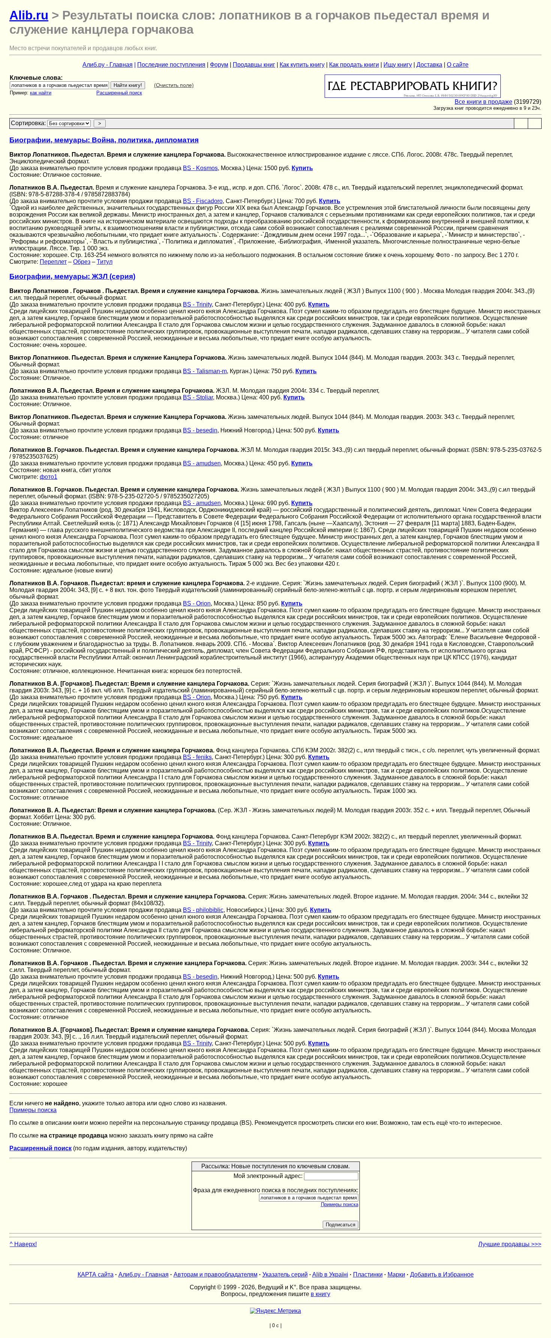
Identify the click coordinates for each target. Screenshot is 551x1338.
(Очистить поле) (174, 85)
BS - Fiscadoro (203, 201)
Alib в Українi (330, 1274)
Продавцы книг (254, 64)
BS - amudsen (202, 463)
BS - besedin (200, 430)
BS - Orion (197, 603)
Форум (219, 64)
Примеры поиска (33, 1110)
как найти (40, 93)
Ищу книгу (397, 64)
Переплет (53, 262)
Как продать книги (354, 64)
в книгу (320, 1294)
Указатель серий (285, 1274)
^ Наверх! (23, 1244)
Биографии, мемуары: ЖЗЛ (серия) (72, 276)
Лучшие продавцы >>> (509, 1244)
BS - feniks (197, 757)
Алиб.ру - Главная (107, 64)
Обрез (81, 262)
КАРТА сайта (96, 1274)
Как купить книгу (302, 64)
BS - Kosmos (200, 168)
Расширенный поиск (119, 93)
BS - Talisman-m (205, 371)
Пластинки (368, 1274)
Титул (104, 262)
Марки (396, 1274)
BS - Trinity (197, 304)
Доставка (429, 64)
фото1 (48, 477)
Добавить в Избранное (442, 1274)
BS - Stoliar (198, 397)
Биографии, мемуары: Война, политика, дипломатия (104, 140)
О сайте (458, 64)
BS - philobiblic (203, 910)
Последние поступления (171, 64)
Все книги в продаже (483, 102)
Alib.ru (28, 15)
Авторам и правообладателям (216, 1274)
